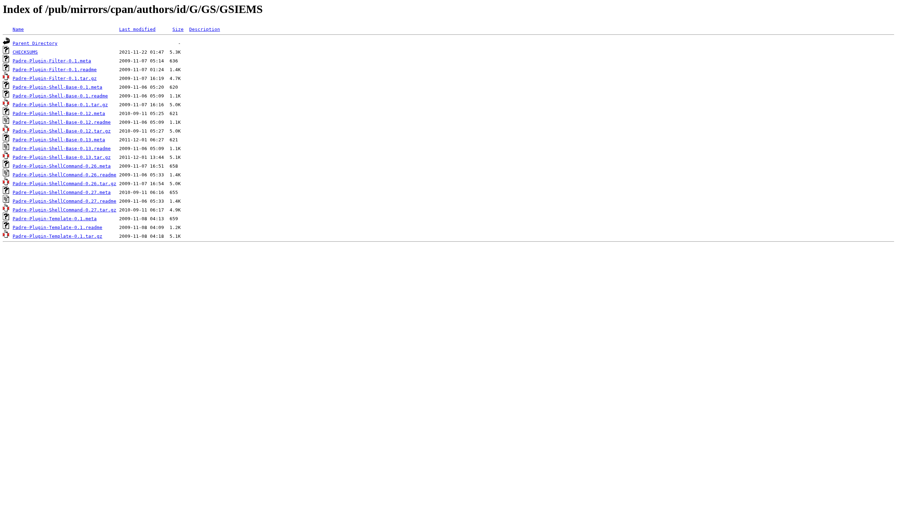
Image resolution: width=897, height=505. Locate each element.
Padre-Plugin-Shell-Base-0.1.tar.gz (60, 104)
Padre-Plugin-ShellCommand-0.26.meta (62, 166)
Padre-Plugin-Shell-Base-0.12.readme (62, 122)
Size (178, 29)
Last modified (137, 29)
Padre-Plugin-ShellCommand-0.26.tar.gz (64, 183)
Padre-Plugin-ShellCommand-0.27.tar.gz (64, 210)
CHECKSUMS (25, 52)
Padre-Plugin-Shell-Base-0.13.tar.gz (62, 157)
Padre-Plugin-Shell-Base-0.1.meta (57, 87)
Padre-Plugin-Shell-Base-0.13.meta (59, 139)
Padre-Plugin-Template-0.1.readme (57, 227)
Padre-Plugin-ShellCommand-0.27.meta (62, 192)
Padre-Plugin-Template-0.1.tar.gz (57, 236)
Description (204, 29)
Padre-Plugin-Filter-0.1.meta (52, 60)
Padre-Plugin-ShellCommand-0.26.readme (64, 174)
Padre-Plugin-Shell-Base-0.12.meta (59, 113)
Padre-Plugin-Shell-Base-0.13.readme (62, 148)
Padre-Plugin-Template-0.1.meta (55, 218)
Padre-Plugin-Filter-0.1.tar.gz (55, 78)
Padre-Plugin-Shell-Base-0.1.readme (60, 96)
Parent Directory (35, 43)
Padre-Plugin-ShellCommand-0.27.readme (64, 201)
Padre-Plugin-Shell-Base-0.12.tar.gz (62, 131)
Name (18, 29)
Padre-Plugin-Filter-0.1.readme (55, 69)
